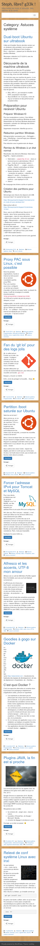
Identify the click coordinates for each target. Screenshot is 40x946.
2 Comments (28, 844)
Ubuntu (20, 251)
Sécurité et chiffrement (19, 333)
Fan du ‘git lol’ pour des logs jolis (19, 346)
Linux (16, 251)
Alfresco (13, 553)
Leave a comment (29, 398)
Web (5, 631)
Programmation (8, 333)
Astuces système (28, 331)
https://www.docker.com (15, 676)
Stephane (21, 249)
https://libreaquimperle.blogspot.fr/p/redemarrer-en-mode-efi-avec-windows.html (19, 201)
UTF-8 (32, 629)
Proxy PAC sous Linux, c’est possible (17, 263)
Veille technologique (18, 843)
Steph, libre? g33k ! (19, 4)
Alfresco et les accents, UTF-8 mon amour (16, 567)
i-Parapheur (28, 553)
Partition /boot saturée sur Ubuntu (19, 408)
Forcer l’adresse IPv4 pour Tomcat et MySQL (18, 486)
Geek (10, 251)
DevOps (6, 335)
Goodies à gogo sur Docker (20, 640)
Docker (22, 748)
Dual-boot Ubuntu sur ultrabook (18, 38)
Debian (30, 333)
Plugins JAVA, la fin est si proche (19, 759)
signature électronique (13, 844)
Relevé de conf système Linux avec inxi (20, 856)
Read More (8, 317)
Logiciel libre (16, 335)
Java (33, 553)
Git (16, 398)
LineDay (31, 944)
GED (22, 553)
